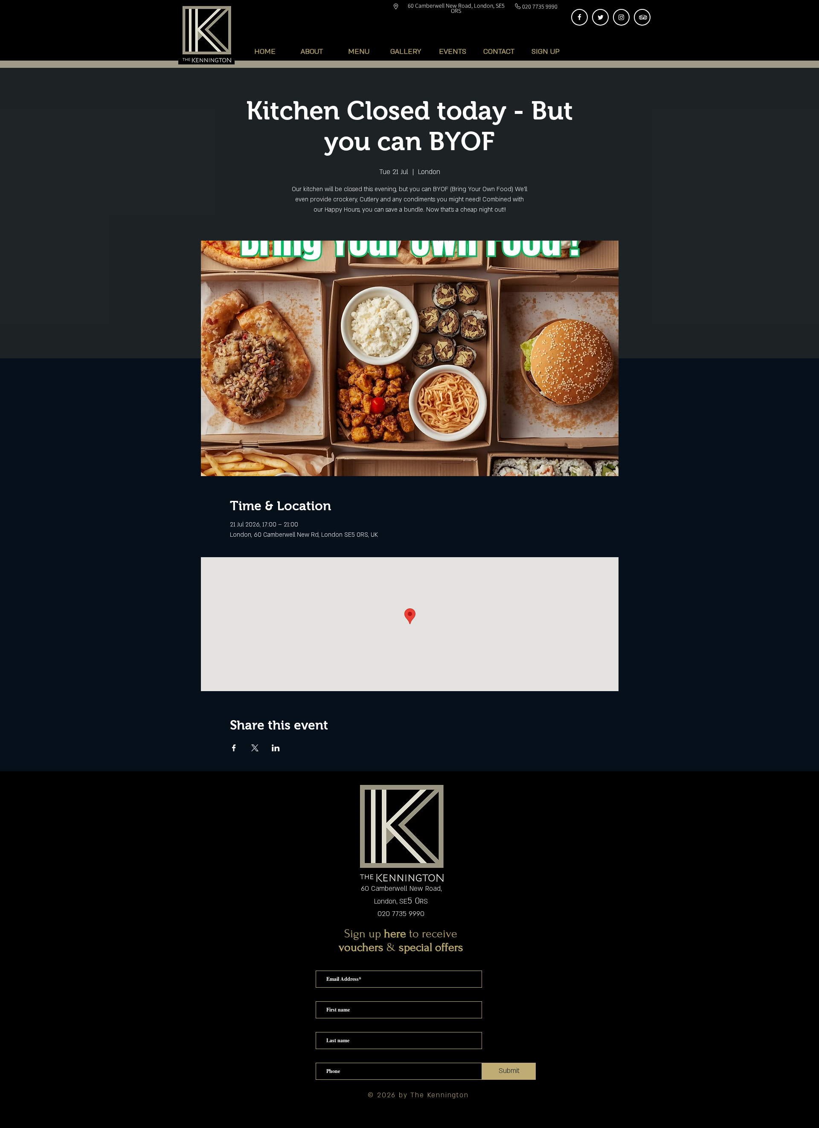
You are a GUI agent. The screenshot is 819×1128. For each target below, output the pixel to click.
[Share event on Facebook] (234, 747)
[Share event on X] (255, 747)
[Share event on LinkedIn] (276, 747)
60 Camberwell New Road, (401, 888)
